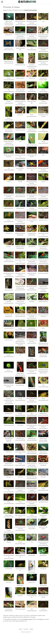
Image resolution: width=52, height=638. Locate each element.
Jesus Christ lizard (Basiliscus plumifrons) (9, 609)
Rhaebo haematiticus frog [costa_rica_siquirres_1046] (31, 452)
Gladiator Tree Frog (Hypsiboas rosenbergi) (43, 452)
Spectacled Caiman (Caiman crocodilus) (43, 115)
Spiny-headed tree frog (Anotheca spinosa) (32, 234)
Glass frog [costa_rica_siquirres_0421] (43, 142)
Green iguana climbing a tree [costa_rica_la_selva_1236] (20, 315)
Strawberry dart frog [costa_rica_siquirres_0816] (43, 414)
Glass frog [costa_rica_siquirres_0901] (20, 502)
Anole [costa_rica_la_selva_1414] (31, 48)
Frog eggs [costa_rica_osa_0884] (9, 119)
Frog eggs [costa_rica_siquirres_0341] (20, 414)
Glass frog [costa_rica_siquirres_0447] (32, 115)
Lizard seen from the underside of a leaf (8, 315)
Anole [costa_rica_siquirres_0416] (43, 130)
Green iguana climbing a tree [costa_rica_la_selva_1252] (32, 477)
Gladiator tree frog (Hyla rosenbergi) (43, 527)
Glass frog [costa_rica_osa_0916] (9, 102)
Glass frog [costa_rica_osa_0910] (43, 90)
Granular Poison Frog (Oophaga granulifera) (43, 355)
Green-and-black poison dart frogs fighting (43, 315)
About (20, 629)
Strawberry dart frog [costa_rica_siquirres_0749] (9, 260)
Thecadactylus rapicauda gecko (20, 49)
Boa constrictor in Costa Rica (31, 102)
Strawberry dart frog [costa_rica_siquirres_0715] (31, 130)
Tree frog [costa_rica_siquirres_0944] (43, 399)
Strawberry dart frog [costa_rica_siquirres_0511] (20, 374)
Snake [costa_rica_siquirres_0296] (9, 90)
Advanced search (27, 619)
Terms (31, 629)
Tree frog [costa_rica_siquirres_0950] (43, 489)
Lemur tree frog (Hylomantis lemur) (43, 209)
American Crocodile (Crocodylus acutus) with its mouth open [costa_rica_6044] (43, 289)
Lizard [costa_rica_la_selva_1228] (31, 609)
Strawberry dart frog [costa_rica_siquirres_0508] (20, 439)
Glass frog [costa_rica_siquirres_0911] (8, 355)
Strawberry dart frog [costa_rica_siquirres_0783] (32, 439)
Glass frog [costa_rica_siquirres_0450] (9, 79)
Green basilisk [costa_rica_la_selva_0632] (31, 209)
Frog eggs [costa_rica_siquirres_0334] (32, 359)
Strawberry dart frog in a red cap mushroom (9, 155)
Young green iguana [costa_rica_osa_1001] (9, 130)
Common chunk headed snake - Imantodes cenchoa (20, 90)
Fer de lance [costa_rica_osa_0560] (43, 609)
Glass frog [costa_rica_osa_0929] (9, 370)
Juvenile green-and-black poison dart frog (31, 274)
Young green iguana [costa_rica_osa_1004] (43, 79)
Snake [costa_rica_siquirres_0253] (43, 386)
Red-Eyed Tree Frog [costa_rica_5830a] (31, 527)
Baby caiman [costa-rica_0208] (20, 169)
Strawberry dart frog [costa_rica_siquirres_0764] (9, 516)
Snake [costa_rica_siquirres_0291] (32, 414)
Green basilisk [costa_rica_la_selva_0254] (8, 302)
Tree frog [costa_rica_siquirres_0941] (9, 502)
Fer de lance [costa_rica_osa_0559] (43, 102)
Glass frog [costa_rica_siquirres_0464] (20, 464)
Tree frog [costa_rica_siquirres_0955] (32, 516)
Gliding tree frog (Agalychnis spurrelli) (32, 220)
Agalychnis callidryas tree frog (20, 556)
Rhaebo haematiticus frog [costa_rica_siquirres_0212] (20, 195)
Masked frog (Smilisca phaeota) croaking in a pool (9, 49)
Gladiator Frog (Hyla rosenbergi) (43, 516)
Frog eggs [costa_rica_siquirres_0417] (20, 329)
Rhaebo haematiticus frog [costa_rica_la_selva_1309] (8, 62)
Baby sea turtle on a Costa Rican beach (8, 386)
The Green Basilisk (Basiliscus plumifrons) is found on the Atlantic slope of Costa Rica (20, 342)
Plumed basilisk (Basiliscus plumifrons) (43, 596)
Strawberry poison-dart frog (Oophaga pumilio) (20, 234)
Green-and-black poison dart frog (20, 452)
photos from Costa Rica (30, 10)
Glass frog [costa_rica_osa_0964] (32, 90)
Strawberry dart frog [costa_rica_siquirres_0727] (9, 464)
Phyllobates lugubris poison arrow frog (32, 155)
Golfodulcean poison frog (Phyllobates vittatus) (20, 247)
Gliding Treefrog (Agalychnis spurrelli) (20, 516)
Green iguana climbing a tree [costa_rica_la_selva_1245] (43, 344)
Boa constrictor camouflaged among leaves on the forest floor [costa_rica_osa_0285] (9, 401)
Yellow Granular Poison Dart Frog (32, 169)
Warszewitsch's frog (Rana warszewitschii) (43, 464)
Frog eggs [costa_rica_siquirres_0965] (9, 531)
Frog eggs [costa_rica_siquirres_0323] (20, 399)
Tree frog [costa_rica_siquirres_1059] (8, 220)
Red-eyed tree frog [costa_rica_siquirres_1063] (31, 329)
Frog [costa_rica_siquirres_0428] (9, 169)
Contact (26, 629)
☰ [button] (2, 2)
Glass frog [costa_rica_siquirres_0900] (20, 542)
